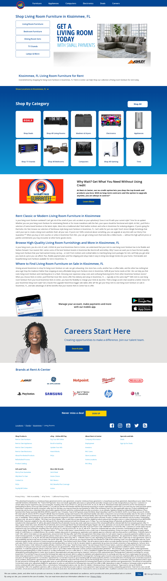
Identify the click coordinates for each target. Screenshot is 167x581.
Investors (88, 447)
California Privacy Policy (60, 496)
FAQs (52, 455)
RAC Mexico (54, 480)
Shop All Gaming (111, 161)
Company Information (93, 439)
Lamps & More (32, 53)
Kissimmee (37, 425)
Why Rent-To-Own (21, 476)
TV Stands (33, 46)
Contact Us (19, 480)
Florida (28, 425)
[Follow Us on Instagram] (120, 428)
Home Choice (55, 476)
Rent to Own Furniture (22, 439)
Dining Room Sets (32, 39)
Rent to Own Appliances (23, 443)
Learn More (88, 201)
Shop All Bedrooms (56, 161)
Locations (19, 425)
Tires (139, 161)
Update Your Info (56, 447)
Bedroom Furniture (33, 31)
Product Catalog (21, 464)
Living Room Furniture (32, 24)
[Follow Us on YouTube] (128, 428)
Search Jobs (77, 348)
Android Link (142, 301)
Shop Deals (28, 133)
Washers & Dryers (83, 133)
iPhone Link (142, 309)
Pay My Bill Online (21, 488)
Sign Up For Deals (126, 443)
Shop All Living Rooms (56, 133)
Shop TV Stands (28, 161)
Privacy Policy (95, 576)
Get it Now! (54, 472)
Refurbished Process (22, 460)
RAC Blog (88, 464)
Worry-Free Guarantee (23, 472)
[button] (153, 574)
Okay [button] (139, 574)
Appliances (138, 133)
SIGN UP (96, 413)
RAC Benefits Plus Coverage (59, 484)
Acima (52, 488)
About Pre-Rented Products (24, 455)
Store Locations (90, 455)
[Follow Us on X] (137, 428)
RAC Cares (89, 451)
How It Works (55, 451)
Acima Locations (91, 460)
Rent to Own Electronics (23, 451)
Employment (89, 443)
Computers (83, 161)
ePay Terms (46, 496)
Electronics (111, 133)
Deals (122, 439)
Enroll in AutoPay (56, 443)
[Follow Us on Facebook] (112, 428)
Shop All (138, 104)
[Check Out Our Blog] (145, 428)
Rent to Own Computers (23, 447)
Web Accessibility (33, 496)
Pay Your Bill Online (57, 439)
